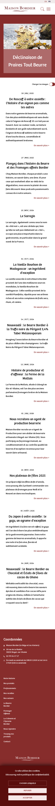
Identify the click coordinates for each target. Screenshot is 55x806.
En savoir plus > (41, 145)
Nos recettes (9, 693)
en (46, 1)
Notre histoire (9, 678)
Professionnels (10, 688)
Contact (7, 741)
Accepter (27, 797)
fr (49, 1)
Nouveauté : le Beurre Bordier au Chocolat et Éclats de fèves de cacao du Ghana (27, 573)
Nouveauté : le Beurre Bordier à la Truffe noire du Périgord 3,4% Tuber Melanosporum (27, 329)
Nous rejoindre (10, 729)
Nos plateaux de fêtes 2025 (28, 475)
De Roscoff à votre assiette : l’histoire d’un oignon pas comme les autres (27, 103)
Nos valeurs (9, 698)
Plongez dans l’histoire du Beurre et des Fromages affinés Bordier (27, 166)
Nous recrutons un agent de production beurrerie (27, 421)
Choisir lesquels (27, 783)
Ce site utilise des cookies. (27, 770)
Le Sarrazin (27, 216)
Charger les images (40, 84)
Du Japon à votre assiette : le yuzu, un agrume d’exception (27, 518)
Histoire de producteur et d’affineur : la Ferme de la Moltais (27, 374)
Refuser (27, 790)
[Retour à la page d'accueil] (20, 9)
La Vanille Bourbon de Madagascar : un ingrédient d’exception (27, 269)
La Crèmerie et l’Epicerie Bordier (10, 721)
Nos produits (9, 683)
